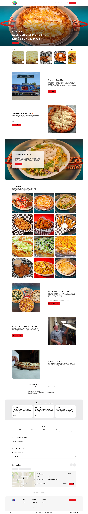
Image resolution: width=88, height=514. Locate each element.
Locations (52, 2)
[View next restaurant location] (74, 464)
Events (24, 502)
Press (43, 502)
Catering (40, 2)
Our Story (44, 500)
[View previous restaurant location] (71, 464)
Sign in (66, 2)
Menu (36, 2)
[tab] (15, 469)
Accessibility (32, 507)
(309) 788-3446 (51, 478)
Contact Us (34, 502)
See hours (65, 483)
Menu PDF (57, 2)
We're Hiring (46, 2)
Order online (71, 483)
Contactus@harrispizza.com (53, 479)
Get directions (71, 473)
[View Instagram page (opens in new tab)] (11, 512)
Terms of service (26, 507)
